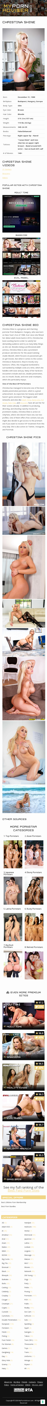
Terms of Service (17, 1385)
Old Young (28, 1275)
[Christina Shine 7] (23, 799)
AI (2, 1231)
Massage (27, 1255)
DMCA (27, 1385)
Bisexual (5, 1267)
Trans (26, 1352)
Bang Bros (14, 1179)
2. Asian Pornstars (33, 836)
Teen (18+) (28, 1340)
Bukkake (5, 1279)
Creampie (5, 1304)
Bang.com (36, 400)
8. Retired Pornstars (34, 947)
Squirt (26, 1328)
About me (8, 1382)
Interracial (28, 1235)
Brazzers (6, 173)
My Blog (16, 1382)
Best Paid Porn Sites (23, 1190)
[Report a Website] (19, 1391)
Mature (27, 1259)
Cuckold (5, 1312)
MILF (26, 1263)
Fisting (4, 1336)
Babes (5, 177)
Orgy (26, 1279)
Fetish (4, 1332)
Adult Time (26, 400)
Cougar (4, 1299)
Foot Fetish (6, 1340)
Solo (26, 1320)
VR (25, 1368)
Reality (27, 1308)
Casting (5, 1287)
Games (4, 1348)
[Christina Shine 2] (23, 688)
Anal (3, 1239)
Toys (26, 1348)
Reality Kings (17, 1087)
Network (27, 1271)
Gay (3, 1356)
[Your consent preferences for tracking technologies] (42, 1402)
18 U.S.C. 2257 (37, 1385)
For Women (6, 1344)
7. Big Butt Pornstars (8, 946)
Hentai (26, 1231)
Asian (4, 1243)
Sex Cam (27, 1312)
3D (3, 1223)
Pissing (27, 1291)
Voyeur (27, 1364)
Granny (4, 1364)
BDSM (4, 1255)
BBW (4, 1251)
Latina (26, 1243)
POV (26, 1299)
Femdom (5, 1328)
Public (26, 1304)
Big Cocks (6, 1259)
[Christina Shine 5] (23, 613)
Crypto (4, 1308)
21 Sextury (6, 169)
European (5, 1324)
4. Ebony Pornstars (33, 872)
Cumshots (6, 1316)
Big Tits (5, 1263)
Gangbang (6, 1352)
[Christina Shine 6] (23, 567)
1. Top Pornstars (11, 836)
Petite (26, 1287)
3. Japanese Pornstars (9, 873)
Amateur (5, 1235)
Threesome (28, 1344)
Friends (24, 1382)
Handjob (27, 1223)
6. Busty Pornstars (33, 908)
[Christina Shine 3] (23, 752)
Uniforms (28, 1356)
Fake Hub (12, 403)
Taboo (27, 1336)
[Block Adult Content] (29, 1391)
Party (26, 1283)
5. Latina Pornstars (12, 908)
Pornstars (28, 1295)
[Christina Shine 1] (23, 474)
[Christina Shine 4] (23, 521)
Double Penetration (9, 1320)
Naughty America (19, 1148)
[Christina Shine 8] (23, 642)
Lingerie (27, 1251)
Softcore (27, 1316)
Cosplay (5, 1295)
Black (4, 1271)
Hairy (4, 1368)
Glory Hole (6, 1360)
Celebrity (5, 1291)
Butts (4, 1283)
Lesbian (27, 1247)
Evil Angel (15, 1118)
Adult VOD (6, 1227)
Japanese (27, 1239)
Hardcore (28, 1227)
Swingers (27, 1332)
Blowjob (5, 1275)
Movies (27, 1267)
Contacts (32, 1382)
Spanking (27, 1324)
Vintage (27, 1360)
